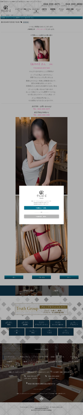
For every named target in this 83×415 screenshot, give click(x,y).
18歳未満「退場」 (41, 216)
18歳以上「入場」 (41, 208)
